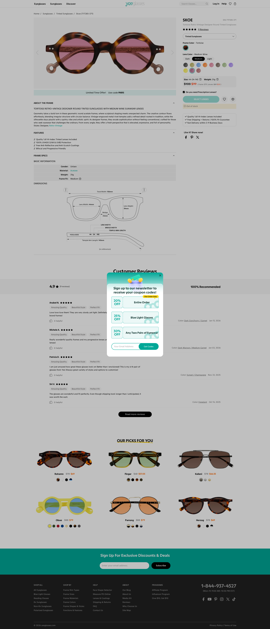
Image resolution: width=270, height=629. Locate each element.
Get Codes (148, 346)
